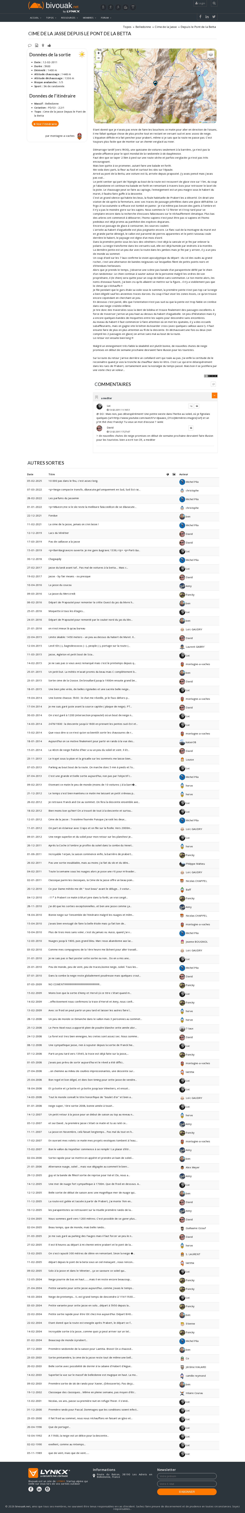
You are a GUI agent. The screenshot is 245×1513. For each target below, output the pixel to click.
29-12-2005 (34, 1175)
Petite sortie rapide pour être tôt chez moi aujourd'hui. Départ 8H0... (90, 1314)
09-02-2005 (34, 1270)
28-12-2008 (34, 1019)
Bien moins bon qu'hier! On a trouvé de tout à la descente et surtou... (90, 810)
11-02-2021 (34, 524)
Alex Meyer (192, 1167)
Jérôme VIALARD (195, 1367)
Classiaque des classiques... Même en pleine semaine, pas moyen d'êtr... (92, 1392)
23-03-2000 (34, 1418)
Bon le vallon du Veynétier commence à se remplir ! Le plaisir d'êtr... (89, 1149)
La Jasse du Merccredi (61, 593)
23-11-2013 (34, 758)
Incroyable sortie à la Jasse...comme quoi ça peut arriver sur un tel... (89, 1331)
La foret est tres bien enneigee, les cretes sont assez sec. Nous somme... (93, 1036)
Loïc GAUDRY (193, 629)
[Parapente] (133, 7)
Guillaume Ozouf (195, 1228)
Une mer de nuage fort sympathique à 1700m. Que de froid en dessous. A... (94, 1183)
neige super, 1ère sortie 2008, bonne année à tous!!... (81, 1105)
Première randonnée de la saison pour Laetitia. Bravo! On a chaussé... (90, 1348)
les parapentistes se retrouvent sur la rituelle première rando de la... (90, 1210)
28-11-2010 (34, 906)
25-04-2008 (34, 1079)
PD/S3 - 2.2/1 (56, 107)
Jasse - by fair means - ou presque (69, 576)
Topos (127, 27)
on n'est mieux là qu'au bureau (66, 628)
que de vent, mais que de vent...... (68, 1453)
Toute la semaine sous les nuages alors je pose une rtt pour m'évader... (92, 871)
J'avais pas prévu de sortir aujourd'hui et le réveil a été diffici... (86, 1062)
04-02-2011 (34, 871)
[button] (155, 83)
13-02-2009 (34, 1010)
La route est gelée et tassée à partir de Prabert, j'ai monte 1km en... (90, 1201)
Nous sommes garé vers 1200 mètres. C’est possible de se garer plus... (92, 1218)
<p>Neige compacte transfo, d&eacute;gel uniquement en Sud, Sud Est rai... (94, 489)
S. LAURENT (192, 1254)
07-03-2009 (34, 984)
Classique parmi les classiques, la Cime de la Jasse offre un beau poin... (91, 880)
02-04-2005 (34, 1227)
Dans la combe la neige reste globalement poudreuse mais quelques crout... (94, 975)
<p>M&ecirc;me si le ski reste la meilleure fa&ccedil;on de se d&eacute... (92, 506)
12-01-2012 (34, 819)
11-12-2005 (34, 1201)
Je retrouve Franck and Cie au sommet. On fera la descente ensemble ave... (94, 802)
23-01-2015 (34, 680)
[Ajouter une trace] (43, 45)
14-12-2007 (34, 1114)
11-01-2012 (34, 828)
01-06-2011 (34, 854)
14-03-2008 (34, 1097)
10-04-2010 (34, 932)
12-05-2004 (34, 1279)
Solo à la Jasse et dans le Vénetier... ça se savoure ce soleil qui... (87, 1270)
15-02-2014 (34, 732)
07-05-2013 (34, 767)
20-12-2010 (34, 888)
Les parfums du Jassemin (63, 498)
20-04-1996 (34, 1427)
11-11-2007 (34, 1131)
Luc (109, 405)
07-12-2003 (34, 1348)
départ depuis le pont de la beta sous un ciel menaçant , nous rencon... (91, 1262)
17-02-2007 (34, 1140)
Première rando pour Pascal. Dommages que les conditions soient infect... (93, 1409)
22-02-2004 (34, 1314)
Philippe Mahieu (195, 863)
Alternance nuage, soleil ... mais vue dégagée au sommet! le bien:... (88, 1166)
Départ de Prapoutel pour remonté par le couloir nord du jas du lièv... (90, 619)
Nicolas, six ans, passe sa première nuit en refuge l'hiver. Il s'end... (88, 1400)
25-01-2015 (34, 671)
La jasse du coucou (60, 585)
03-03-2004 (34, 1305)
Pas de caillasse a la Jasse (64, 541)
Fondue (53, 515)
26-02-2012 (34, 802)
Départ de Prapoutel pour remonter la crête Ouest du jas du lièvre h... (91, 602)
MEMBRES (88, 17)
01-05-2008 (34, 1062)
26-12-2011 (34, 845)
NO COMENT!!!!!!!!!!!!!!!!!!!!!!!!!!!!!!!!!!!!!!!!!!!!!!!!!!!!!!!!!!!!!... (74, 984)
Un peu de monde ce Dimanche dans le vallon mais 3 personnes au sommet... (95, 1019)
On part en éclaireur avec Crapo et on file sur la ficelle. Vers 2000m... (90, 828)
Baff (188, 889)
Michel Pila (191, 481)
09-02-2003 (34, 1383)
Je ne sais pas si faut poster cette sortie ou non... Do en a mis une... (89, 958)
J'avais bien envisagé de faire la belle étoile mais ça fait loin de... (87, 923)
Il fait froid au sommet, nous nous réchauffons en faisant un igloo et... (90, 1418)
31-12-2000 (34, 1409)
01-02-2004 (34, 1340)
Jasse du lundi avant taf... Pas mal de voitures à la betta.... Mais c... (88, 567)
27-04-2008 (34, 1071)
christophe (192, 490)
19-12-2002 (34, 1392)
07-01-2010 (34, 975)
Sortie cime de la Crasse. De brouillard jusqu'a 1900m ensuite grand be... (92, 680)
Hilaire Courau (194, 1393)
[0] (96, 397)
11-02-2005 (34, 1262)
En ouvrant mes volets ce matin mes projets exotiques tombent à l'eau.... (93, 1140)
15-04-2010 (34, 923)
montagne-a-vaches (62, 135)
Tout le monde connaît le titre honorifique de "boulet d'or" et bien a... (90, 1097)
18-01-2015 (34, 689)
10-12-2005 (34, 1210)
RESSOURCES (68, 17)
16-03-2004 (34, 1296)
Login (201, 3)
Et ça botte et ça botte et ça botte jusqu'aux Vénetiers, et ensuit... (89, 1088)
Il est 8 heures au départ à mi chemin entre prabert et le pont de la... (90, 1244)
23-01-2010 (34, 966)
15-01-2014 (34, 749)
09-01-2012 (34, 836)
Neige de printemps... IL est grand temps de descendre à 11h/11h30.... (91, 1296)
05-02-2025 (34, 480)
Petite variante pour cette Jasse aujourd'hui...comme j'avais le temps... (91, 1288)
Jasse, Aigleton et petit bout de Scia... (71, 654)
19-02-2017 (34, 576)
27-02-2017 (34, 567)
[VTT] (125, 7)
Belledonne (143, 27)
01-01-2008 (34, 1105)
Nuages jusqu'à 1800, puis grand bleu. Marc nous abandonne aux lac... (90, 940)
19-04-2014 (34, 697)
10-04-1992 (34, 1435)
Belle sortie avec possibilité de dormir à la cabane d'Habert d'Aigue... (90, 1366)
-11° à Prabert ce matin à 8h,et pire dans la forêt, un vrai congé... (88, 897)
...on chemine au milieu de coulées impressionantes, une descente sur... (91, 1071)
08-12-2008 (34, 1045)
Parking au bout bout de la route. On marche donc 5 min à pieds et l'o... (91, 767)
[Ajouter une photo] (37, 45)
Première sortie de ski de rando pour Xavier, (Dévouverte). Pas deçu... (91, 1383)
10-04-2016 (34, 585)
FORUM (105, 17)
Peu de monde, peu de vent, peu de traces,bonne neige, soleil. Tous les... (93, 966)
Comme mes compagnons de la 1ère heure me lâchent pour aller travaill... (93, 949)
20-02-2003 (34, 1366)
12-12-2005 (34, 1192)
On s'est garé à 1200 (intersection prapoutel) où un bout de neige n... (90, 715)
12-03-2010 (34, 940)
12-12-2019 (34, 532)
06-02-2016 (34, 602)
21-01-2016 (34, 628)
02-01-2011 (34, 880)
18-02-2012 (34, 810)
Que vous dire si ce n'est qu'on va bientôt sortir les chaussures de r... (90, 732)
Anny (188, 586)
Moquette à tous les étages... (66, 611)
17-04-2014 (34, 706)
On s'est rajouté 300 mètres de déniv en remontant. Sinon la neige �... (91, 1253)
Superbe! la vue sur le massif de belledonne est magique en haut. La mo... (93, 1374)
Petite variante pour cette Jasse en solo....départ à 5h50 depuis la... (89, 1305)
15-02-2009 (34, 993)
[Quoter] (196, 406)
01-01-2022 (34, 506)
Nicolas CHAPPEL (196, 881)
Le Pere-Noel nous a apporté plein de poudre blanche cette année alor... (92, 1027)
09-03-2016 (34, 593)
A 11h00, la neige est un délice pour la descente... (78, 1435)
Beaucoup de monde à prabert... (68, 1340)
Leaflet (204, 122)
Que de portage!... (59, 1427)
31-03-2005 (34, 1236)
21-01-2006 (34, 1166)
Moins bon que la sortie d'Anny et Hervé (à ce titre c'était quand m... (90, 993)
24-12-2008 (34, 1036)
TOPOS (50, 17)
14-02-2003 (34, 1374)
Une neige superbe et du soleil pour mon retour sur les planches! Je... (90, 836)
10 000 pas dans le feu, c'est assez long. (73, 480)
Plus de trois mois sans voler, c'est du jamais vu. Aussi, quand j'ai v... (90, 932)
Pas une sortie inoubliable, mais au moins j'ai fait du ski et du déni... (89, 862)
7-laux (189, 1028)
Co (187, 1358)
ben (187, 516)
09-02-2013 (34, 784)
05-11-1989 (34, 1453)
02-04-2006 (34, 1157)
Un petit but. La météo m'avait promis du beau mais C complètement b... (92, 671)
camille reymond (195, 1375)
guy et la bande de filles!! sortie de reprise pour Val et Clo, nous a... (89, 1175)
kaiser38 (190, 742)
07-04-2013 (34, 776)
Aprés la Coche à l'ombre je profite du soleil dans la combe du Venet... (90, 845)
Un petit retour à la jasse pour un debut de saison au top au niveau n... (91, 1114)
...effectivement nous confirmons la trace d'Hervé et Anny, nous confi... (91, 1001)
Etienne (190, 1323)
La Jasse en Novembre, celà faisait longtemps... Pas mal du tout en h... (90, 1131)
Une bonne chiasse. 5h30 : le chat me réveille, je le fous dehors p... (88, 697)
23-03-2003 (34, 1357)
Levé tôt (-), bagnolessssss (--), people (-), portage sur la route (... (89, 645)
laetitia (189, 1071)
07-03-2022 (34, 489)
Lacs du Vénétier (58, 532)
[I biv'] (49, 45)
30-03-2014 (34, 715)
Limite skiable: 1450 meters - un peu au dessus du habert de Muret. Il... (91, 637)
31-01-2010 (34, 958)
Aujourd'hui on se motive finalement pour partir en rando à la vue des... (91, 741)
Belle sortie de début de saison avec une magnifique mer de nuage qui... (92, 1192)
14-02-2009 (34, 1001)
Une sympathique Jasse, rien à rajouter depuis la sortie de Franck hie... (91, 1045)
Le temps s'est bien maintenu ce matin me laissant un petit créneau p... (91, 793)
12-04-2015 (34, 645)
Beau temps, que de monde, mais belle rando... (77, 1227)
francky (190, 594)
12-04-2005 (34, 1218)
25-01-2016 (34, 611)
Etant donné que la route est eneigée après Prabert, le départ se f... (90, 1322)
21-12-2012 (34, 793)
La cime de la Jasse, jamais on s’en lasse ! (73, 524)
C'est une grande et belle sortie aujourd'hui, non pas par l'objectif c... (90, 776)
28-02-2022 (34, 498)
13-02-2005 (34, 1253)
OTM (213, 122)
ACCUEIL (34, 17)
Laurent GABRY (194, 646)
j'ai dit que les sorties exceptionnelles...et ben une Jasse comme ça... (90, 906)
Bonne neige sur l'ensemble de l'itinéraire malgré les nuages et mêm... (91, 914)
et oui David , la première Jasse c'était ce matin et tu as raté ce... (87, 1123)
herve (189, 785)
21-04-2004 (34, 1288)
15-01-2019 (34, 550)
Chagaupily (55, 559)
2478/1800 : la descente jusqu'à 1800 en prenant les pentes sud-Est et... (93, 723)
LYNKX (61, 1481)
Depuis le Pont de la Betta (198, 27)
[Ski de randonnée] (118, 7)
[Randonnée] (103, 7)
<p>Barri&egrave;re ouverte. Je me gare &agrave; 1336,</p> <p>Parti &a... (94, 550)
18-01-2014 (34, 741)
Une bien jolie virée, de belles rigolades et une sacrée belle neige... (89, 689)
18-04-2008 (34, 1088)
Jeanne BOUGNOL (196, 941)
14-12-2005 (34, 1183)
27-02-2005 (34, 1244)
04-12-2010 (34, 897)
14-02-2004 (34, 1331)
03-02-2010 (34, 949)
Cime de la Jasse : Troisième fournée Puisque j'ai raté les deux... (87, 819)
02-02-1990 (34, 1444)
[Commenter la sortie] (30, 45)
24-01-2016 (34, 619)
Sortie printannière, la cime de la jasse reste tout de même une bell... (90, 1357)
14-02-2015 (34, 663)
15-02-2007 (34, 1149)
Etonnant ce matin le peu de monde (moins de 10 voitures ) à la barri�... (92, 784)
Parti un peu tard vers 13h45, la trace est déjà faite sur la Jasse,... (88, 1053)
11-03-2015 (34, 654)
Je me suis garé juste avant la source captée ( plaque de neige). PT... (90, 706)
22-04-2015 (34, 637)
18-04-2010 (34, 914)
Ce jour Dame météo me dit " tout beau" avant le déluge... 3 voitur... (89, 888)
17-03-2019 (34, 541)
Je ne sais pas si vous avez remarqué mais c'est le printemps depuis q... (92, 663)
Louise (189, 759)
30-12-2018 (34, 559)
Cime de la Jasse (166, 27)
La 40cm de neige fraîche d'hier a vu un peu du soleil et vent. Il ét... (88, 749)
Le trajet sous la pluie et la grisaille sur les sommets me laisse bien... (90, 758)
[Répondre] (213, 384)
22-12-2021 (34, 515)
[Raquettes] (110, 7)
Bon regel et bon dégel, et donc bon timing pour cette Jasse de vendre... (92, 1079)
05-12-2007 (34, 1123)
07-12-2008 (34, 1053)
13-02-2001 (34, 1400)
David (110, 427)
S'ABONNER (187, 1492)
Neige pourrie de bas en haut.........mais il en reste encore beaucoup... (89, 1279)
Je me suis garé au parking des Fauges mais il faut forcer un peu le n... (90, 1236)
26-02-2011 (34, 862)
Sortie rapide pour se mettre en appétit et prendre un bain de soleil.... (91, 1157)
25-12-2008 (34, 1027)
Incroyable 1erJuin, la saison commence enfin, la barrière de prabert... (90, 854)
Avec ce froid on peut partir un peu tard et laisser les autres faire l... (89, 1010)
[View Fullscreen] (98, 65)
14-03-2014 (34, 723)
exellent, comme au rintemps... (67, 1444)
